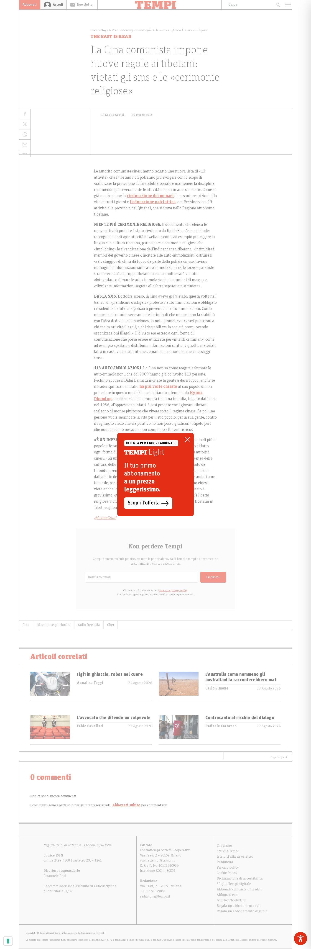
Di (112, 114)
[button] (25, 153)
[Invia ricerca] (278, 4)
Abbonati (30, 4)
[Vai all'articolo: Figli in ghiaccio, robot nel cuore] (50, 686)
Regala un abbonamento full (239, 906)
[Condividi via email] (25, 145)
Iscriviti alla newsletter (235, 856)
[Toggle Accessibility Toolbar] (300, 938)
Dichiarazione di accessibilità (240, 878)
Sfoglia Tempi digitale (234, 884)
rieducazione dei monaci (150, 196)
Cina (26, 625)
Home (94, 30)
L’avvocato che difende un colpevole (113, 717)
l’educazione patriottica (153, 202)
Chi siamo (224, 845)
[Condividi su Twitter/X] (25, 124)
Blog (103, 30)
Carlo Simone (216, 688)
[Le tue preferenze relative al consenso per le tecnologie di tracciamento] (8, 941)
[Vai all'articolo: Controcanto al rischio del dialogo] (179, 729)
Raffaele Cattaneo (221, 726)
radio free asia (89, 625)
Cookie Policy (227, 873)
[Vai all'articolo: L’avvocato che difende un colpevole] (50, 729)
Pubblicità (225, 862)
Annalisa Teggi (90, 683)
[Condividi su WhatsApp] (25, 134)
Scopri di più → (279, 757)
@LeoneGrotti (105, 518)
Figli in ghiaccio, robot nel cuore (110, 674)
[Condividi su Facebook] (25, 114)
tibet (110, 625)
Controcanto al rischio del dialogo (239, 717)
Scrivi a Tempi (228, 851)
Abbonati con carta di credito (240, 889)
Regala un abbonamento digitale (242, 911)
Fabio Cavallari (90, 726)
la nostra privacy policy (173, 590)
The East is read (111, 36)
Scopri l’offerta (144, 503)
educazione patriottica (53, 625)
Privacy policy (228, 867)
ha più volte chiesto (158, 387)
